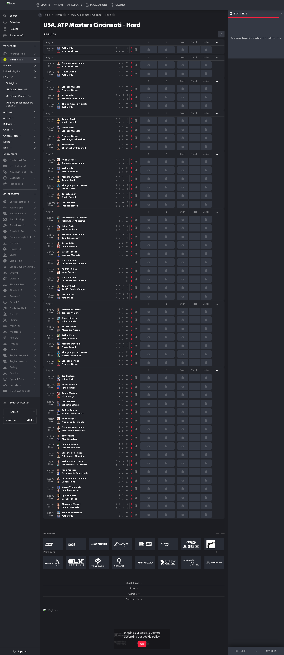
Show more (10, 154)
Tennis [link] (58, 14)
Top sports (9, 46)
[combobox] (20, 412)
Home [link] (46, 14)
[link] (18, 5)
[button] (118, 5)
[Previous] (217, 533)
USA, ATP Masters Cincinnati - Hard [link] (91, 14)
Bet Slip (240, 651)
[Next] (223, 533)
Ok (142, 644)
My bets (271, 651)
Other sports (11, 194)
